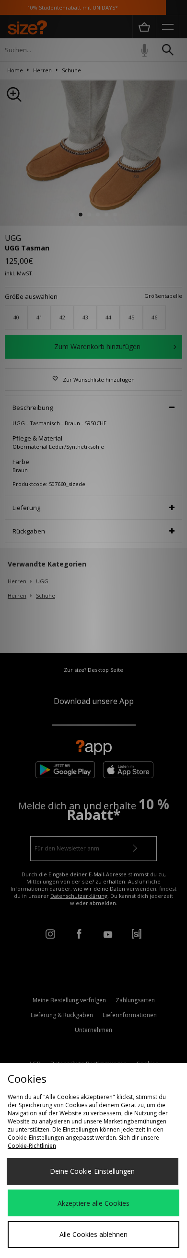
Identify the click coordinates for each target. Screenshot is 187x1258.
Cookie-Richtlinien (32, 1146)
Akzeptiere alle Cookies (93, 1203)
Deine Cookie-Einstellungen (92, 1171)
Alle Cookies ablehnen (93, 1234)
